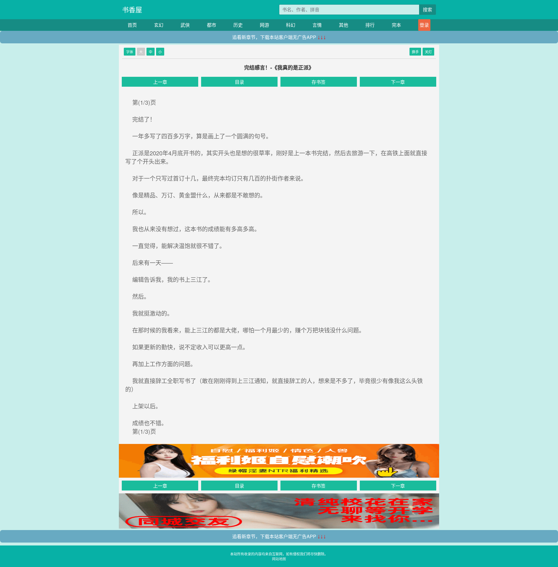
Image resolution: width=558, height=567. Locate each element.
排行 (370, 25)
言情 (317, 25)
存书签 (319, 82)
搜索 (427, 9)
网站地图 (279, 558)
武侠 (185, 25)
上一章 (160, 82)
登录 (424, 25)
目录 (239, 82)
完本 (396, 25)
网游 (264, 25)
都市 (211, 25)
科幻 (290, 25)
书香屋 (132, 9)
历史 (238, 25)
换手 (415, 51)
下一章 (398, 82)
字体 (129, 51)
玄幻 (158, 25)
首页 (132, 25)
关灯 (428, 51)
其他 (343, 25)
